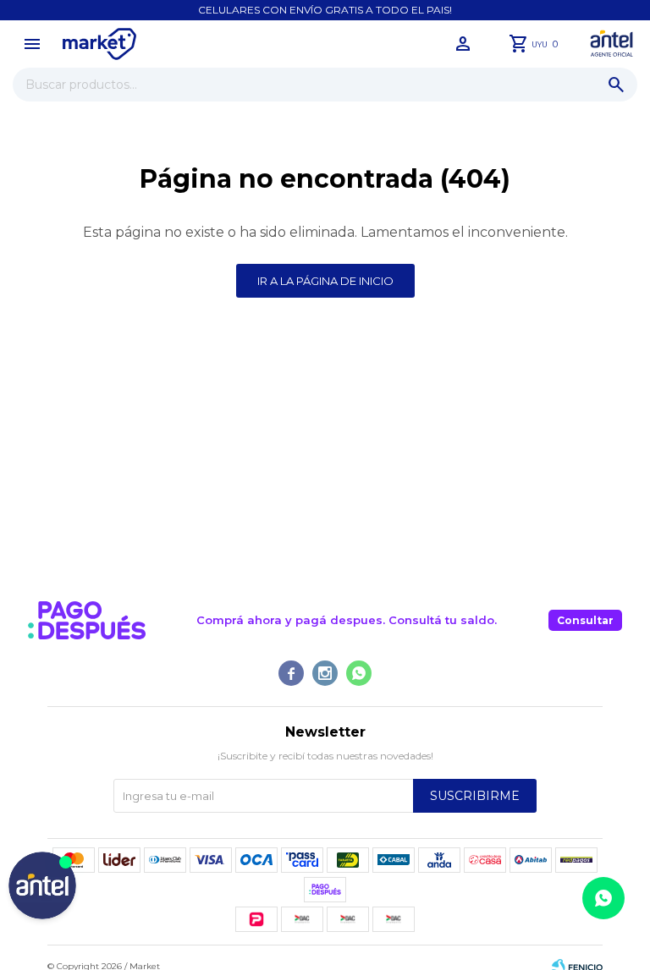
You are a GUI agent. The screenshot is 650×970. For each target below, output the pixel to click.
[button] (616, 84)
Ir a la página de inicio (325, 281)
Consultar (585, 620)
